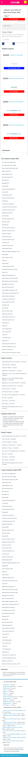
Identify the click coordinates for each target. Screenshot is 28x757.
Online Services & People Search (9, 293)
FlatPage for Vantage (13, 421)
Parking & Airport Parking (7, 296)
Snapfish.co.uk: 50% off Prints (9, 722)
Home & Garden (5, 257)
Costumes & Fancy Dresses (8, 207)
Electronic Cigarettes (6, 218)
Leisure (3, 272)
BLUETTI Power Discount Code (10, 696)
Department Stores (6, 212)
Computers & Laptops (7, 204)
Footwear (4, 242)
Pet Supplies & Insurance (7, 299)
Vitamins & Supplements (7, 346)
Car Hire (4, 192)
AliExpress (5, 700)
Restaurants (4, 305)
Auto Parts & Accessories (8, 165)
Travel (3, 334)
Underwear (4, 340)
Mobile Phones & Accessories (8, 281)
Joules (4, 689)
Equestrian (4, 224)
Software (4, 308)
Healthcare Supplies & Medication (9, 251)
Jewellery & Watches (6, 266)
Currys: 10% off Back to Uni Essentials (11, 730)
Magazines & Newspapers (8, 275)
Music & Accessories (7, 287)
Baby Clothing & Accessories (8, 168)
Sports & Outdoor (6, 311)
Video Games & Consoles (8, 343)
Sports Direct (6, 684)
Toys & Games (5, 331)
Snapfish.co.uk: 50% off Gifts (9, 713)
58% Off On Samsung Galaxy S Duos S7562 (11, 406)
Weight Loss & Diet (6, 349)
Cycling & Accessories (7, 210)
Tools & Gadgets (6, 328)
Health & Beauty (5, 248)
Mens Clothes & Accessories (8, 278)
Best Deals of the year (7, 391)
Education (4, 215)
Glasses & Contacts (6, 245)
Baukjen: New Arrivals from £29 (9, 385)
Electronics (4, 221)
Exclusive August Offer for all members (11, 361)
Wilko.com (5, 693)
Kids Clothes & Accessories (8, 269)
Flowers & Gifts (5, 236)
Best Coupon (5, 403)
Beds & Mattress (6, 174)
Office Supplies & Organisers (8, 290)
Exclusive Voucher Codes (7, 227)
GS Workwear (6, 705)
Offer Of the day (5, 364)
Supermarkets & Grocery (7, 317)
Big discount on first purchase (8, 370)
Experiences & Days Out (7, 230)
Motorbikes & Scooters (7, 284)
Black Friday (4, 180)
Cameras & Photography (7, 189)
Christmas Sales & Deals (7, 198)
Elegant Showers (7, 703)
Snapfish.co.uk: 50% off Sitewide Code (11, 715)
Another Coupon (5, 388)
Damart (8, 15)
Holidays (4, 254)
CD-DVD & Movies (6, 195)
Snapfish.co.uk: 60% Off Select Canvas (11, 719)
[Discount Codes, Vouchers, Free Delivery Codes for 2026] (14, 2)
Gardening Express (7, 698)
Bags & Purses (5, 171)
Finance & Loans (6, 233)
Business (4, 186)
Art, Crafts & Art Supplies (7, 162)
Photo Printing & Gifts (7, 302)
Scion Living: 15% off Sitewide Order (10, 394)
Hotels (3, 260)
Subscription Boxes (6, 314)
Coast (4, 695)
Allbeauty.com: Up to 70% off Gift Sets (10, 382)
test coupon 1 (5, 400)
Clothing (4, 201)
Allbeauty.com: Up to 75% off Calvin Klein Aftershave (13, 373)
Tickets (3, 325)
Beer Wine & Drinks (6, 177)
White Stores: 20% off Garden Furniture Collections (14, 737)
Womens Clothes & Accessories (9, 352)
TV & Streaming (5, 337)
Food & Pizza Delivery (7, 239)
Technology (4, 322)
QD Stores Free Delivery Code (9, 686)
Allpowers (5, 691)
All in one (4, 397)
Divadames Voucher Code (9, 701)
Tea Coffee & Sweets (7, 320)
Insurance (4, 263)
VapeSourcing (6, 688)
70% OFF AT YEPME (6, 367)
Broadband (4, 183)
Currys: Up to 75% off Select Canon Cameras (13, 740)
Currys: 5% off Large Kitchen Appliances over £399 (14, 734)
